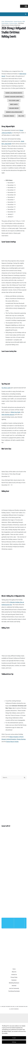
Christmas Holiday (13, 23)
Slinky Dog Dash (15, 412)
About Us (14, 971)
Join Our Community (14, 988)
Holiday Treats (9, 115)
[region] (14, 1034)
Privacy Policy (14, 977)
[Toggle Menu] (26, 6)
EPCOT (21, 737)
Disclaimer (14, 980)
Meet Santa (14, 104)
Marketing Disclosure (14, 982)
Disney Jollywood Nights (14, 92)
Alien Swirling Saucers (8, 414)
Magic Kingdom (14, 737)
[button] (25, 14)
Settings (14, 1042)
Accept (14, 1037)
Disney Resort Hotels (12, 741)
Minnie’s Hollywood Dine (14, 112)
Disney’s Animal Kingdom (9, 739)
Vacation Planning (18, 21)
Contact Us (14, 974)
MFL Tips (21, 115)
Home (3, 21)
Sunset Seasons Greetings (14, 96)
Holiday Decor (14, 108)
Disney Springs (21, 739)
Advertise (14, 985)
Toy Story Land (14, 100)
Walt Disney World (9, 21)
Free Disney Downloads (14, 991)
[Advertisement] (14, 758)
